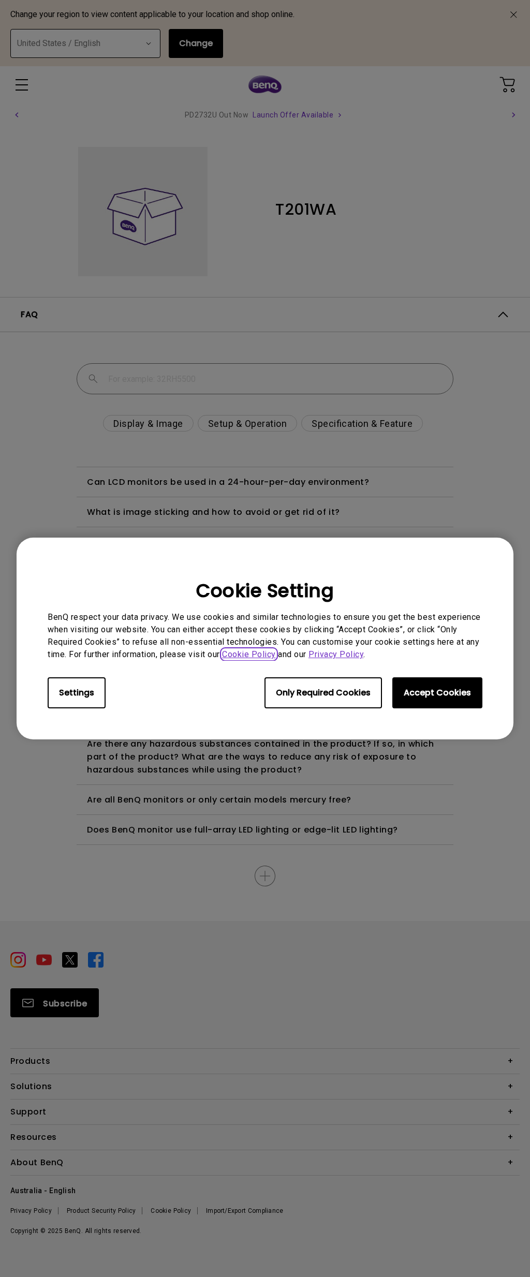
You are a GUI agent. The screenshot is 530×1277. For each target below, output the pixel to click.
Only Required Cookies (323, 693)
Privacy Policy (335, 654)
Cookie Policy (249, 654)
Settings (76, 693)
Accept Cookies (437, 693)
